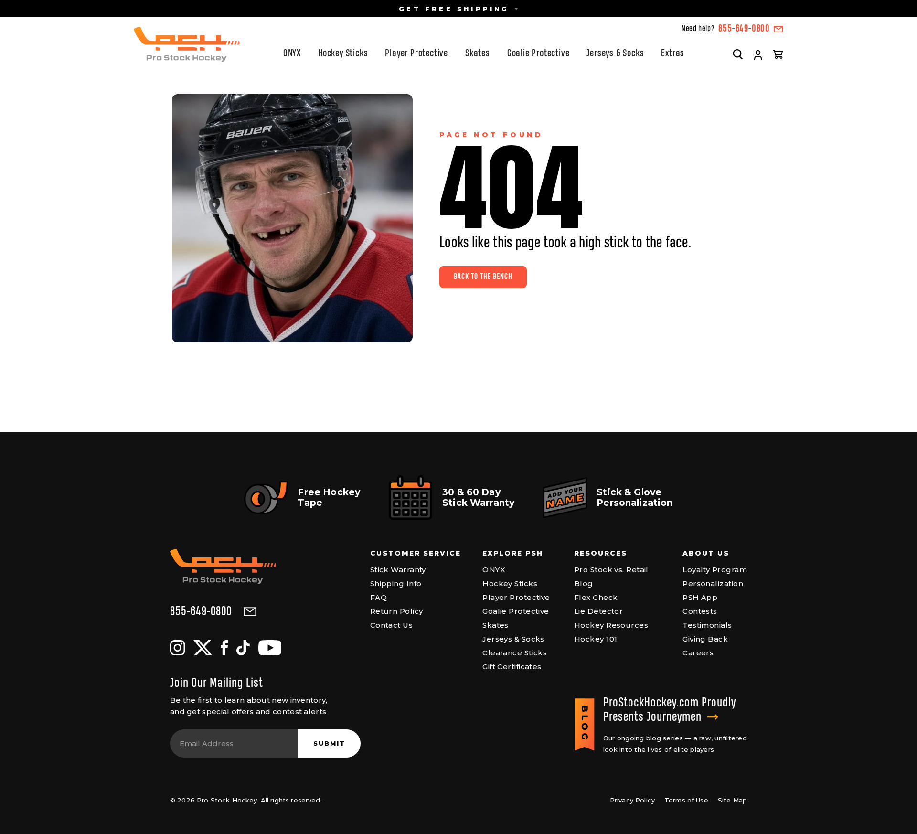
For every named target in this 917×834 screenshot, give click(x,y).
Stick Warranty (398, 569)
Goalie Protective (538, 53)
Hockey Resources (611, 625)
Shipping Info (396, 583)
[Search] (738, 54)
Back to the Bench (483, 276)
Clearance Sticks (514, 652)
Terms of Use (686, 800)
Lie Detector (598, 611)
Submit (329, 743)
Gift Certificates (512, 666)
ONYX (292, 53)
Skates (477, 53)
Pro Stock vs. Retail (611, 569)
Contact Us (391, 625)
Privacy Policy (632, 800)
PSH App (699, 597)
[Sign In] (758, 55)
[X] (202, 647)
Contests (699, 611)
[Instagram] (177, 647)
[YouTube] (269, 647)
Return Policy (396, 611)
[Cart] (778, 54)
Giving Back (705, 638)
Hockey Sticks (343, 53)
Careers (698, 652)
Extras (672, 53)
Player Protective (416, 53)
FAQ (378, 597)
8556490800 (744, 28)
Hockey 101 (596, 638)
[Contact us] (778, 29)
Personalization (712, 583)
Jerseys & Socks (615, 53)
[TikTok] (243, 647)
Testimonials (707, 625)
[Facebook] (224, 647)
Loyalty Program (714, 569)
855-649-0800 (201, 612)
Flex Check (596, 597)
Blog (583, 583)
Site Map (732, 800)
